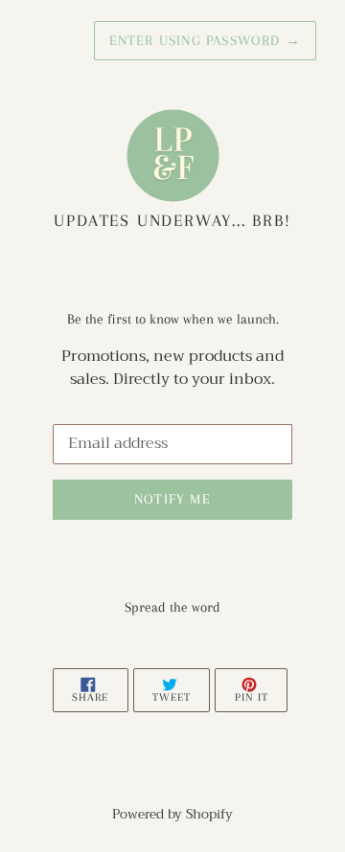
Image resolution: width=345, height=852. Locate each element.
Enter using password (205, 40)
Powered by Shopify (172, 814)
